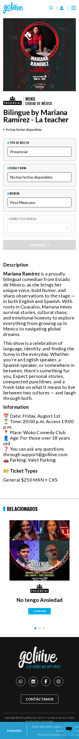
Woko (30, 99)
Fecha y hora (18, 168)
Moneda (14, 193)
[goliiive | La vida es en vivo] (13, 8)
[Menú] (73, 8)
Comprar (39, 611)
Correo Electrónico (23, 219)
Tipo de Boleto (19, 143)
